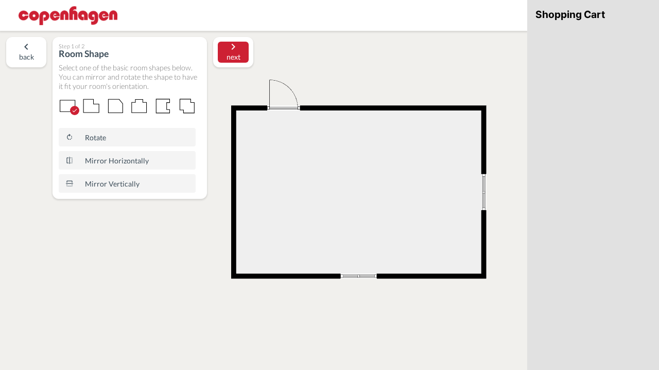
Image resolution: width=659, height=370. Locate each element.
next (233, 56)
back (26, 56)
